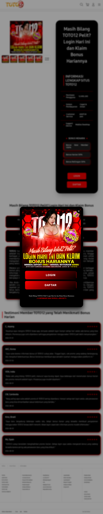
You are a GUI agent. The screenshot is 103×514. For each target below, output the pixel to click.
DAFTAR (50, 285)
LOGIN (51, 274)
